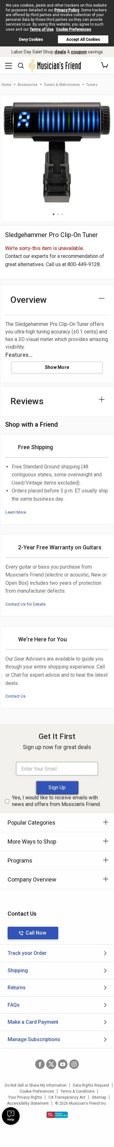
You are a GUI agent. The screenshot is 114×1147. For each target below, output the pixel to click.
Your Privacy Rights (25, 1097)
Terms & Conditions (77, 1091)
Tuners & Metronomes (62, 84)
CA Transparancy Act (67, 1097)
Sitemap (99, 1097)
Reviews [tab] (27, 401)
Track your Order (27, 953)
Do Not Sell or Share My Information (35, 1085)
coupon (79, 51)
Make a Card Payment (33, 1022)
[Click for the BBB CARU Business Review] (57, 1115)
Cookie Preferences (73, 29)
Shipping (18, 970)
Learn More (15, 512)
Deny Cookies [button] (31, 39)
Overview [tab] (28, 300)
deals (60, 51)
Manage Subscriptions (34, 1039)
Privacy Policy (66, 10)
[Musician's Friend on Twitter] (51, 1064)
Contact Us (15, 696)
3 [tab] (62, 214)
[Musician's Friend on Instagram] (74, 1064)
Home (6, 84)
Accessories (27, 84)
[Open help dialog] (11, 1116)
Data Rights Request (91, 1085)
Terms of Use (42, 29)
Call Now (36, 933)
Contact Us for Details (25, 604)
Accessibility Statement (28, 1103)
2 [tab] (58, 214)
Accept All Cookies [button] (83, 39)
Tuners (91, 84)
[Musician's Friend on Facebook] (40, 1064)
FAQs (14, 1005)
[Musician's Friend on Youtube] (62, 1064)
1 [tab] (53, 214)
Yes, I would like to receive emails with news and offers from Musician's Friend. (56, 801)
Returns (17, 988)
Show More (57, 367)
